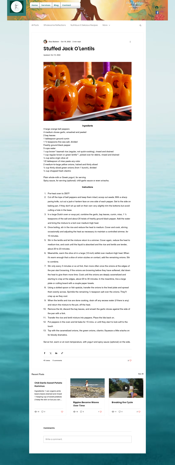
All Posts (35, 25)
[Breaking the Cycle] (126, 388)
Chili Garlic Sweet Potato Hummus (48, 384)
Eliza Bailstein (134, 2)
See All (140, 374)
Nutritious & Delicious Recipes (84, 25)
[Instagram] (161, 12)
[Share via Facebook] (44, 353)
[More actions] (130, 41)
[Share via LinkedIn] (56, 353)
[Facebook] (157, 12)
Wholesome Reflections (55, 25)
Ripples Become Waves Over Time (86, 404)
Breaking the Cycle (122, 402)
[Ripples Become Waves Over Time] (87, 388)
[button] (140, 25)
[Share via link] (62, 353)
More (105, 25)
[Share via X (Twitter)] (50, 353)
